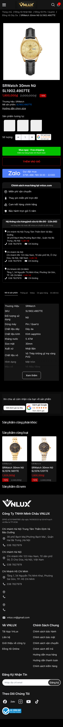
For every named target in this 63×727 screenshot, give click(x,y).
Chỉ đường (33, 244)
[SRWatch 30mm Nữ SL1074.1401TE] (14, 448)
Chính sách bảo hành (44, 631)
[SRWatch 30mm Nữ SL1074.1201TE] (44, 448)
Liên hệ (6, 637)
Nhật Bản (30, 348)
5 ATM (29, 338)
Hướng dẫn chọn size (14, 108)
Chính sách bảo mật (44, 637)
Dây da (29, 328)
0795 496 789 (31, 174)
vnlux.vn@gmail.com (18, 617)
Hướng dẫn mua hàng (45, 654)
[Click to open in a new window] (31, 51)
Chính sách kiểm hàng (45, 666)
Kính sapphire (33, 334)
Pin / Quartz (32, 324)
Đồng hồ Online (10, 648)
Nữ (27, 317)
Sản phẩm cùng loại (15, 432)
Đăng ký (54, 682)
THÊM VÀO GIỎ (31, 161)
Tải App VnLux (10, 631)
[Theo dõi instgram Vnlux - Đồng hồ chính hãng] (20, 701)
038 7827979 (15, 244)
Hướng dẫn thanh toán (45, 660)
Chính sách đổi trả (43, 648)
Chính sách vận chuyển (45, 643)
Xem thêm (31, 375)
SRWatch (20, 101)
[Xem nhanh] (23, 440)
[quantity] (18, 137)
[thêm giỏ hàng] (16, 440)
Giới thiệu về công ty (13, 643)
